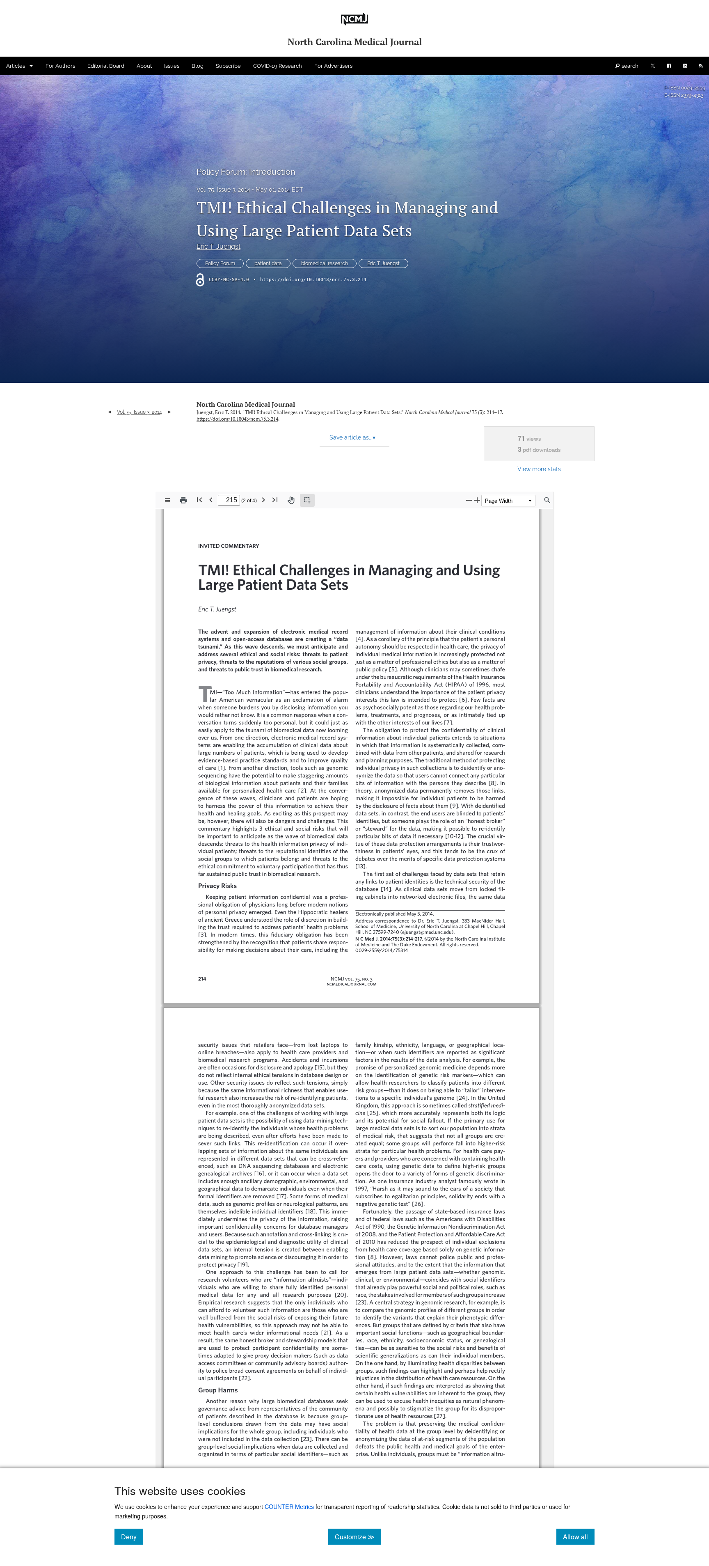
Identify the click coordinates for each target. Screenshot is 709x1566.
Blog (198, 66)
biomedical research (324, 263)
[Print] (183, 500)
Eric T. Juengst (218, 246)
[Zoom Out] (469, 500)
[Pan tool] (291, 500)
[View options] (167, 500)
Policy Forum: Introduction (246, 172)
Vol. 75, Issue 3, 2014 (223, 189)
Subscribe (228, 66)
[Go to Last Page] (275, 500)
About (144, 66)
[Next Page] (263, 500)
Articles (15, 66)
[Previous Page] (211, 500)
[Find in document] (547, 500)
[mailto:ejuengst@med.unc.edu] (424, 931)
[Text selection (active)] (307, 500)
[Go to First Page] (199, 500)
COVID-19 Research (277, 66)
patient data (268, 263)
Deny (132, 1536)
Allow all (579, 1536)
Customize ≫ (358, 1536)
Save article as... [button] (352, 437)
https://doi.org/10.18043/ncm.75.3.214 (313, 279)
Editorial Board (105, 66)
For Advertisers (333, 66)
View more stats (539, 468)
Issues (171, 66)
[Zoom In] (477, 500)
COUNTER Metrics (289, 1506)
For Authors (60, 66)
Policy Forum (220, 263)
